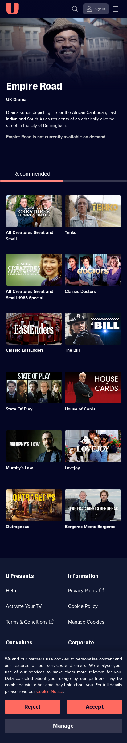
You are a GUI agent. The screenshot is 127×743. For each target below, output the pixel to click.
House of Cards (80, 409)
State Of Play (19, 409)
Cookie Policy (83, 606)
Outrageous (17, 526)
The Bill (72, 350)
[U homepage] (12, 8)
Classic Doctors (80, 291)
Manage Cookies (86, 621)
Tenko (70, 232)
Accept (95, 707)
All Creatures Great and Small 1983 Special (29, 294)
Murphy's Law (19, 468)
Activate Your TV (24, 606)
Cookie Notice (49, 691)
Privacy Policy (83, 590)
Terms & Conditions (26, 621)
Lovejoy (72, 468)
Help (11, 590)
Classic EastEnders (25, 350)
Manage (63, 726)
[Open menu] (115, 8)
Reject (32, 707)
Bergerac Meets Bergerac (90, 526)
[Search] (74, 8)
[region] (63, 697)
